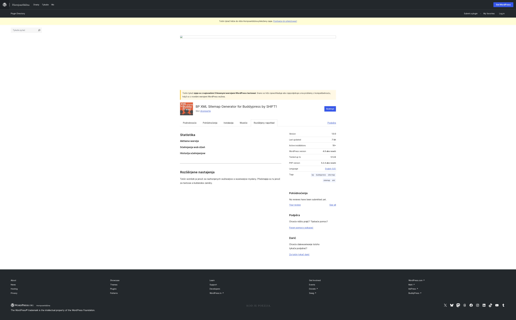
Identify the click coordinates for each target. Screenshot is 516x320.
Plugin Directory (18, 13)
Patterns (114, 293)
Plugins (113, 289)
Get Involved (315, 280)
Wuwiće (243, 122)
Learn (212, 280)
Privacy (14, 293)
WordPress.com (416, 280)
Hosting (14, 289)
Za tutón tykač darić (299, 254)
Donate (313, 289)
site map (331, 175)
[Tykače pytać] (39, 30)
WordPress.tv (217, 293)
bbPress (413, 289)
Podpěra (331, 122)
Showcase (114, 280)
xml (333, 180)
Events (312, 284)
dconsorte (205, 111)
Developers (215, 289)
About (13, 280)
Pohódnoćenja (210, 122)
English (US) (330, 169)
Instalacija (228, 122)
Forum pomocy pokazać (301, 227)
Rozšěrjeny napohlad (264, 122)
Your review (295, 204)
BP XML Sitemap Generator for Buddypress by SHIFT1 (236, 106)
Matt (411, 284)
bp (313, 175)
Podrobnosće (189, 122)
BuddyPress (415, 293)
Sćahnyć (330, 109)
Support (213, 284)
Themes (113, 284)
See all (332, 204)
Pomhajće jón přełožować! (285, 21)
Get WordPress (503, 4)
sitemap (327, 180)
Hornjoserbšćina (43, 305)
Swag (312, 293)
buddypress (321, 175)
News (13, 284)
